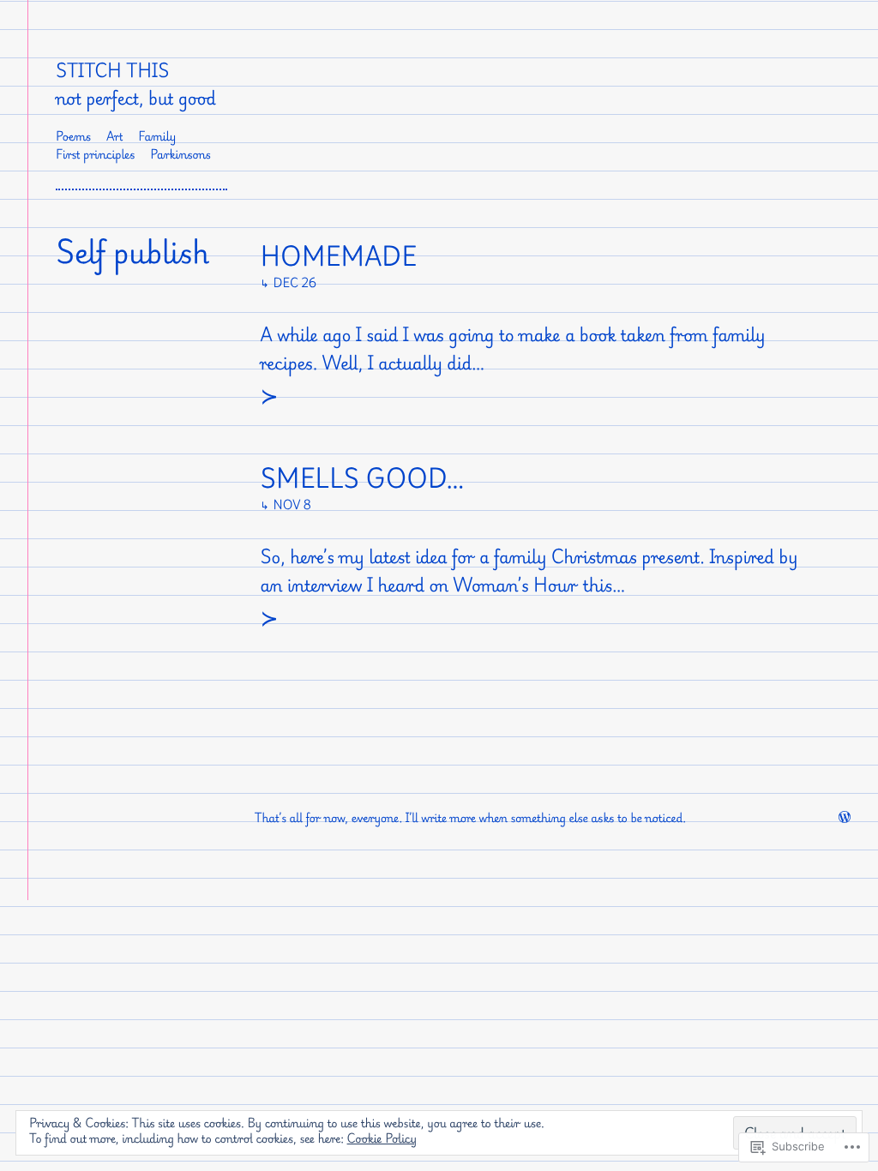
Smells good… (363, 479)
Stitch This (112, 70)
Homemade (339, 257)
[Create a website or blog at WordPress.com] (845, 818)
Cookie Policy (382, 1139)
